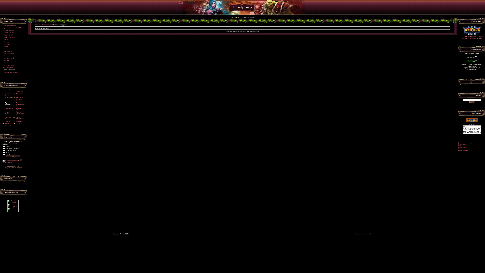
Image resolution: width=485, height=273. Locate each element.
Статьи (8, 154)
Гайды (7, 146)
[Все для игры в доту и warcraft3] (472, 122)
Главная (181, 3)
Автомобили (8, 90)
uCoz (370, 234)
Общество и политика (8, 112)
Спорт (6, 121)
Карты (7, 152)
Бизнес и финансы (19, 90)
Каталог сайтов (47, 25)
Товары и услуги (7, 124)
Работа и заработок (19, 117)
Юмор (18, 123)
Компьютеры (9, 97)
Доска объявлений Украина (466, 143)
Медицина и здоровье (8, 103)
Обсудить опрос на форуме (13, 167)
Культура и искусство (19, 98)
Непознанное (9, 108)
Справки (18, 121)
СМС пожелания (463, 146)
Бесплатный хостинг (362, 234)
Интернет (19, 94)
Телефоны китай (463, 149)
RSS (304, 2)
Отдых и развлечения (20, 112)
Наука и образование (20, 103)
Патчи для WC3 (11, 150)
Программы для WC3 (12, 148)
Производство (9, 117)
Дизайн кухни (462, 144)
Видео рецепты (462, 147)
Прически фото (463, 150)
